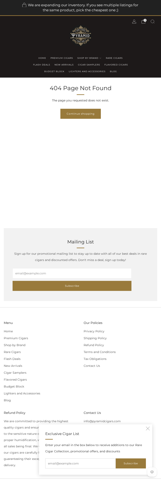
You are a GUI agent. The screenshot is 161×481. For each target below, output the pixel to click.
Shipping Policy (95, 338)
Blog (113, 71)
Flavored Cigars (116, 64)
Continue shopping (81, 113)
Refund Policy (94, 345)
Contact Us (92, 365)
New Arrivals (64, 64)
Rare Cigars (114, 58)
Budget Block (54, 71)
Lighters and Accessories (87, 71)
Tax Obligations (95, 359)
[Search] (153, 21)
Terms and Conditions (100, 352)
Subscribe (131, 463)
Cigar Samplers (89, 64)
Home (42, 58)
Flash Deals (41, 64)
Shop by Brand (87, 58)
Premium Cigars (62, 58)
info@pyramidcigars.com (102, 421)
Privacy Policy (94, 331)
